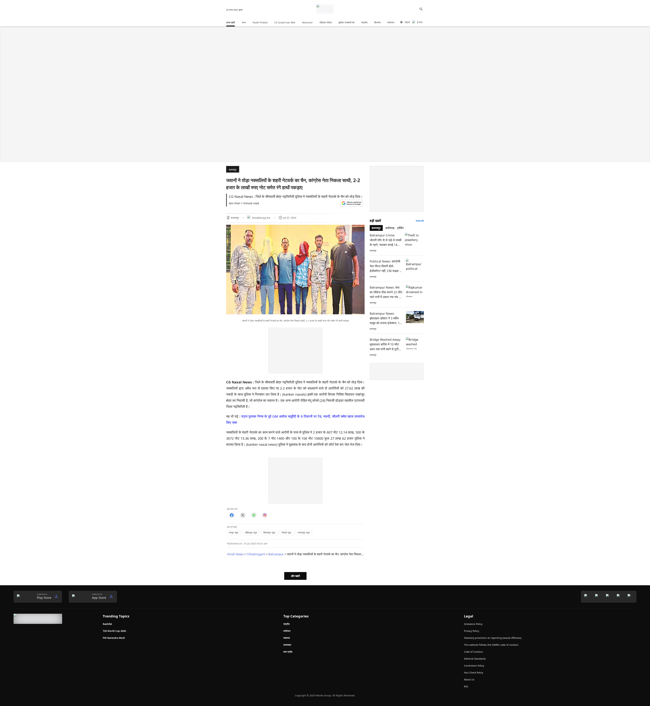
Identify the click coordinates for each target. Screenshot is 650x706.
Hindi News (235, 554)
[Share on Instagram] (264, 515)
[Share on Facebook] (231, 515)
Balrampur (276, 554)
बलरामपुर (232, 169)
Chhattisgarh (255, 554)
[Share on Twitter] (242, 515)
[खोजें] (421, 9)
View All (420, 220)
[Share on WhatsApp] (253, 515)
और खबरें (295, 576)
